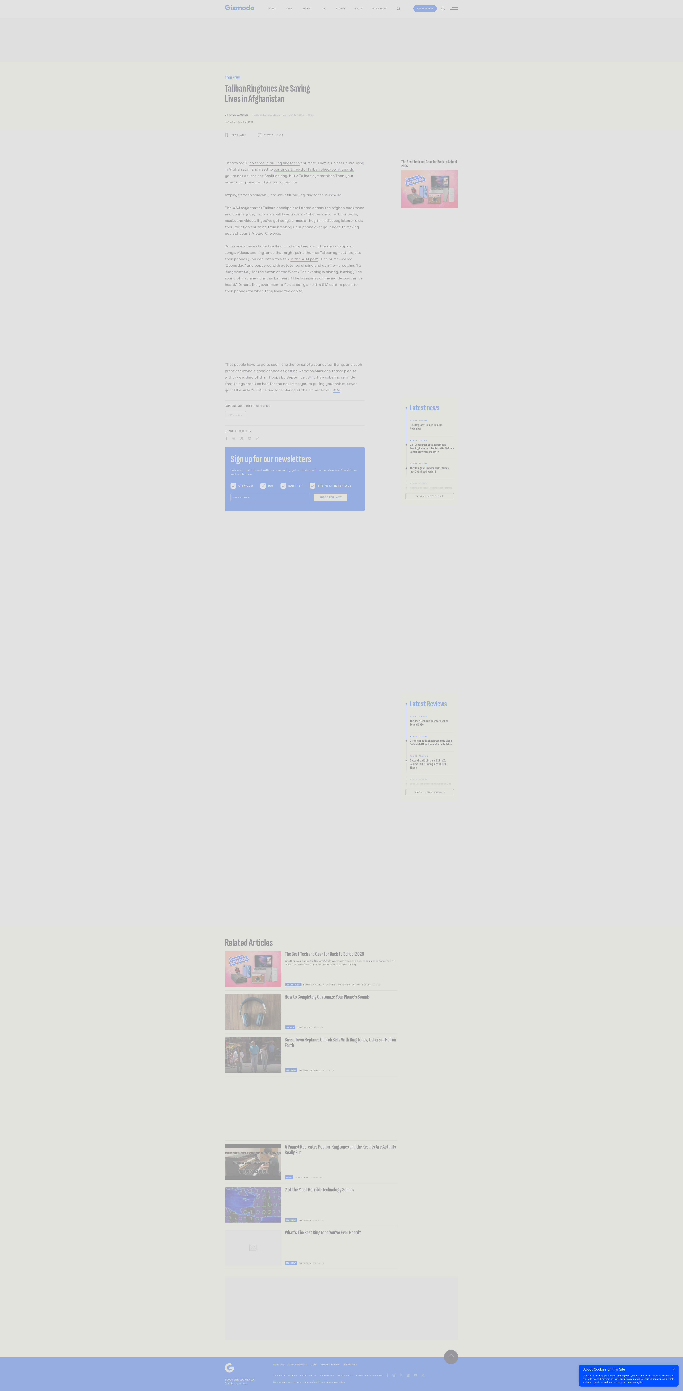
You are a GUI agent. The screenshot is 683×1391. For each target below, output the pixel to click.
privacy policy (632, 1379)
